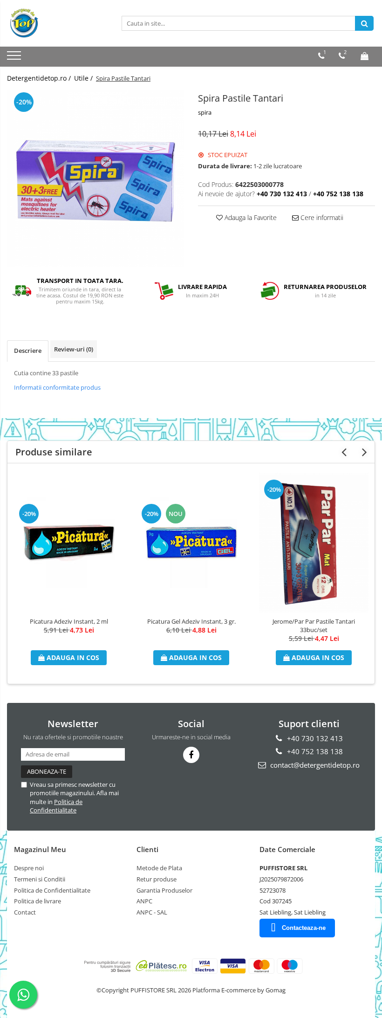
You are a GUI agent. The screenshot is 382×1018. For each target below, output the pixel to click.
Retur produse (156, 879)
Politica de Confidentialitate (56, 806)
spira (204, 112)
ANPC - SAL (151, 912)
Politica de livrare (37, 901)
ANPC (144, 901)
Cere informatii (321, 217)
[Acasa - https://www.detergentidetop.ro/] (53, 23)
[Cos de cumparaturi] (364, 56)
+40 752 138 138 (314, 751)
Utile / (84, 78)
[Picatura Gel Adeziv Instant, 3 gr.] (191, 542)
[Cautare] (364, 23)
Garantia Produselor (164, 890)
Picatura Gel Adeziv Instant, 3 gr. (191, 621)
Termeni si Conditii (39, 879)
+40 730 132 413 (314, 738)
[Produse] (15, 58)
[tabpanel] (95, 178)
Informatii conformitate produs (57, 387)
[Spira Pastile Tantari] (95, 178)
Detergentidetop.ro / (40, 78)
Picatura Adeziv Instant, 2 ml (69, 621)
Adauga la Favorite (250, 217)
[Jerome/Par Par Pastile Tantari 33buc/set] (313, 542)
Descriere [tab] (27, 350)
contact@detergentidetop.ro (314, 765)
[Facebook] (191, 755)
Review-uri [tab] (73, 349)
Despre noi (29, 868)
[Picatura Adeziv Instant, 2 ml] (68, 542)
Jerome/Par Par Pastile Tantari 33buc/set (314, 625)
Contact (25, 912)
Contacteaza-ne (304, 927)
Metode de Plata (159, 868)
